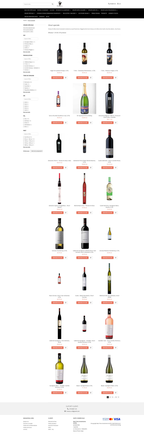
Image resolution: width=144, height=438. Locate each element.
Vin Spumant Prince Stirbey (84, 115)
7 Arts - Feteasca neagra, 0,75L (109, 70)
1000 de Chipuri (28, 62)
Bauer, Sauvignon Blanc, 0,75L (109, 385)
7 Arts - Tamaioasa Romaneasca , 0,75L (84, 70)
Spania (26, 88)
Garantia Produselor (53, 425)
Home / (25, 20)
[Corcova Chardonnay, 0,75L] (59, 233)
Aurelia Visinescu (29, 66)
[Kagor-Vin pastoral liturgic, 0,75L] (59, 53)
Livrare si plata (113, 13)
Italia (26, 84)
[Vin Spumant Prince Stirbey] (84, 98)
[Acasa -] (65, 4)
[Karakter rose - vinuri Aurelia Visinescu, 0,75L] (109, 323)
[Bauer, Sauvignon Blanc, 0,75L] (109, 368)
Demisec (27, 121)
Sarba (26, 47)
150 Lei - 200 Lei (28, 143)
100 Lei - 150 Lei (28, 141)
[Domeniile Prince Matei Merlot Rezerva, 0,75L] (84, 143)
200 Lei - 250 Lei (28, 145)
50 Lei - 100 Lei (28, 139)
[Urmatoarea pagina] (118, 397)
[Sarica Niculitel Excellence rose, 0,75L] (59, 98)
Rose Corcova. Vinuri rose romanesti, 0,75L (59, 296)
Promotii (104, 13)
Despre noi (26, 421)
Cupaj (26, 46)
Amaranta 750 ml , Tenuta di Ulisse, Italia (59, 160)
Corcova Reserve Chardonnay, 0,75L (109, 250)
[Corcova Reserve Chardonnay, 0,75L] (109, 233)
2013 (26, 104)
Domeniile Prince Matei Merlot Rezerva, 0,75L (84, 161)
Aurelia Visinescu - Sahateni (31, 68)
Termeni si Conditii (27, 423)
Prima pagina (96, 13)
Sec (25, 119)
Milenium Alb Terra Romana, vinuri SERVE (109, 296)
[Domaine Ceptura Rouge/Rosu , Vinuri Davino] (59, 188)
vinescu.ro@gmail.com (73, 411)
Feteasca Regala (29, 49)
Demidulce (27, 124)
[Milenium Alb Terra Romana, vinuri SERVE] (109, 278)
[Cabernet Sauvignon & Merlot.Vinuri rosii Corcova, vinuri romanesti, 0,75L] (84, 233)
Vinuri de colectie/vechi (29, 28)
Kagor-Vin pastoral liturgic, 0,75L (59, 70)
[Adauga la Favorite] (66, 77)
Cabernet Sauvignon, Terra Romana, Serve (59, 341)
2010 (26, 102)
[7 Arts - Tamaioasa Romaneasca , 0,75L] (84, 53)
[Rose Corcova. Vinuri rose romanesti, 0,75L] (59, 278)
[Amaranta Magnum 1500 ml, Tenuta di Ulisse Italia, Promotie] (109, 98)
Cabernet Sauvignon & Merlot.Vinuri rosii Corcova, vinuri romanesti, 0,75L (84, 251)
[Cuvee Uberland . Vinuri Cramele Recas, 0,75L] (109, 143)
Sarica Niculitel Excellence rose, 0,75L (59, 115)
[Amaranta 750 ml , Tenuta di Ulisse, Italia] (59, 143)
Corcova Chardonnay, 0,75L (59, 250)
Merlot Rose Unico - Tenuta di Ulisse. (84, 205)
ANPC (49, 427)
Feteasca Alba (28, 44)
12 (116, 397)
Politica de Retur (52, 423)
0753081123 (73, 409)
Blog (47, 16)
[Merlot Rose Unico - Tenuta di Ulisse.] (84, 188)
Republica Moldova (29, 90)
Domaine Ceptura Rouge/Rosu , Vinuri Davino (59, 206)
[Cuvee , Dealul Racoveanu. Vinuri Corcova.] (84, 278)
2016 (26, 106)
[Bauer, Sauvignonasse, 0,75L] (84, 368)
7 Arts (26, 64)
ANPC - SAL (51, 429)
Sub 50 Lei (27, 137)
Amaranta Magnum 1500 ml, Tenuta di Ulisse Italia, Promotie (109, 116)
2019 (26, 110)
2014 (26, 108)
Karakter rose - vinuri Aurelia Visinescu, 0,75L (109, 341)
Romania (27, 82)
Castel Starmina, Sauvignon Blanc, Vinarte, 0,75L (109, 206)
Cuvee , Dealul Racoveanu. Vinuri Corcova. (84, 296)
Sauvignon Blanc (29, 42)
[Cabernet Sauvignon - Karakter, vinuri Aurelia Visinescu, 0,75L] (84, 323)
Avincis (26, 70)
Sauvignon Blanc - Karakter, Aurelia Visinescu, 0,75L (59, 386)
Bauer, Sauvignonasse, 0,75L (84, 385)
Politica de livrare (27, 427)
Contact (42, 16)
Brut (26, 126)
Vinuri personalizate (31, 16)
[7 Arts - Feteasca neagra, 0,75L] (109, 53)
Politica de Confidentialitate (30, 425)
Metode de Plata (52, 421)
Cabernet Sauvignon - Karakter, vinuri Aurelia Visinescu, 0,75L (84, 341)
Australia (27, 86)
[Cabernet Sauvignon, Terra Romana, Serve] (59, 323)
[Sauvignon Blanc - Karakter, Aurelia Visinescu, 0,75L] (59, 368)
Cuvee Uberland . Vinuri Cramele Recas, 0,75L (109, 161)
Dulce (26, 122)
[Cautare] (52, 4)
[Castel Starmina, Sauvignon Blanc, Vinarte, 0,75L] (109, 188)
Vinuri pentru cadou (28, 31)
